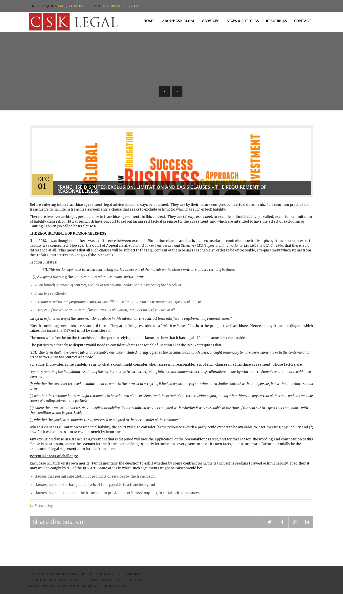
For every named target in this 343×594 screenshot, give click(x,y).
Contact (302, 21)
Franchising (44, 505)
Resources (276, 21)
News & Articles (242, 21)
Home (149, 21)
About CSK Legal (178, 21)
